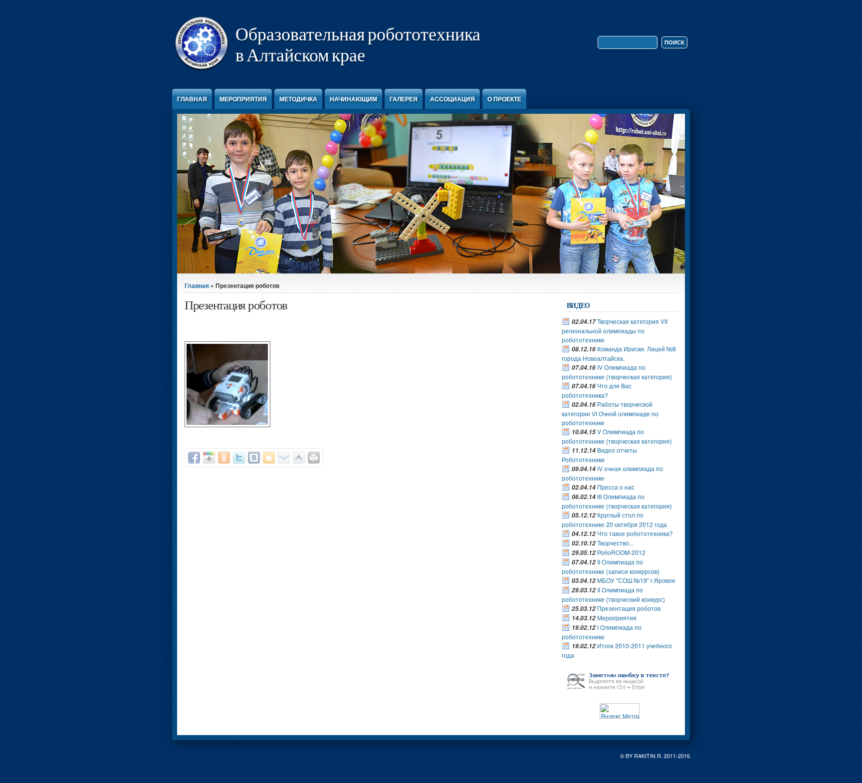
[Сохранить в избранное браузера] (269, 458)
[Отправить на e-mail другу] (284, 458)
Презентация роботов (628, 608)
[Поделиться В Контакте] (254, 458)
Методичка (298, 98)
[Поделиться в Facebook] (194, 458)
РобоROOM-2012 (621, 552)
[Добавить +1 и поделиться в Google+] (209, 458)
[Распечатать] (314, 458)
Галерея (404, 98)
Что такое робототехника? (635, 533)
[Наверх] (299, 458)
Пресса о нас (616, 487)
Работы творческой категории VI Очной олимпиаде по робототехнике (610, 413)
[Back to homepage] (201, 71)
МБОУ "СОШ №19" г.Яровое (636, 580)
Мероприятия (243, 98)
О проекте (504, 98)
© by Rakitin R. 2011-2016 (655, 756)
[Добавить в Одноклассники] (224, 458)
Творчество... (615, 542)
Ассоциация (452, 98)
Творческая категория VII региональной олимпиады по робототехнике (614, 330)
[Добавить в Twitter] (239, 458)
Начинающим (353, 98)
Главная (192, 98)
